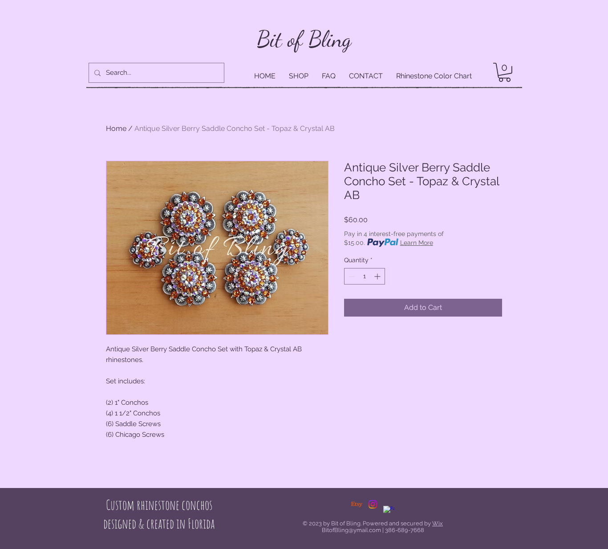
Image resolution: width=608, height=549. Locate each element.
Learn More (416, 242)
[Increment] (378, 276)
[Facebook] (388, 511)
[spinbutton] (365, 276)
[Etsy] (356, 504)
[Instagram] (372, 504)
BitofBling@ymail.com (351, 530)
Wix (437, 523)
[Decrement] (351, 276)
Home (116, 128)
